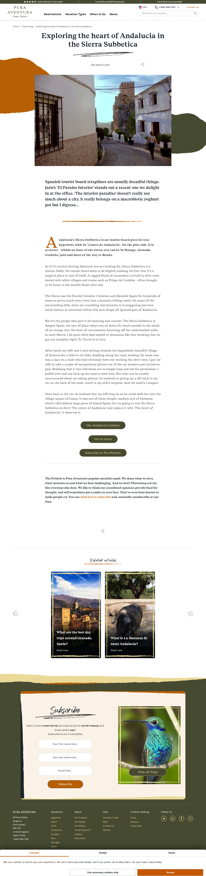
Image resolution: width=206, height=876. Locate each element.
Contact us (193, 7)
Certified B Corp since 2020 (169, 2)
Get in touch (103, 439)
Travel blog (27, 26)
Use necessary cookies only (102, 872)
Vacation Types (75, 14)
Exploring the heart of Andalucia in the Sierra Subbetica (64, 26)
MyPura (107, 830)
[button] (15, 614)
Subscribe (65, 784)
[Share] (143, 64)
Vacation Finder (111, 817)
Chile (53, 826)
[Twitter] (164, 818)
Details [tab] (103, 852)
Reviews (135, 822)
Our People (80, 822)
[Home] (20, 12)
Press (133, 817)
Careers (78, 834)
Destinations (52, 14)
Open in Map (19, 835)
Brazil (54, 822)
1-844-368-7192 (167, 7)
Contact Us (108, 826)
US (144, 7)
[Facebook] (181, 818)
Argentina (56, 817)
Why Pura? (80, 838)
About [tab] (171, 852)
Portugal (55, 842)
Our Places (80, 826)
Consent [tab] (34, 852)
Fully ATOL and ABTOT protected (109, 2)
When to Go (98, 14)
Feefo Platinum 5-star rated (49, 2)
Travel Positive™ (83, 830)
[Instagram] (190, 818)
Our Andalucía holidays (103, 425)
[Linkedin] (172, 818)
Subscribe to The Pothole (103, 453)
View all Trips (148, 772)
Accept (170, 872)
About (113, 14)
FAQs (105, 822)
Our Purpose (81, 817)
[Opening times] (178, 7)
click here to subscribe (95, 497)
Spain (54, 846)
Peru (53, 838)
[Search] (195, 13)
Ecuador (55, 834)
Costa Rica (56, 830)
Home (16, 26)
